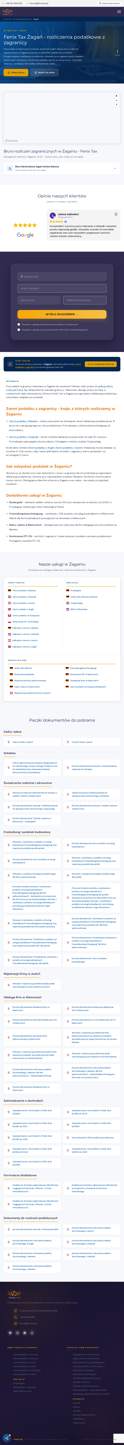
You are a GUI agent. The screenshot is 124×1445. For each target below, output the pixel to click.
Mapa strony (79, 1423)
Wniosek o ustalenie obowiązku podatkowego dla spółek (93, 875)
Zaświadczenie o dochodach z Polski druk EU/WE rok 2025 (91, 1150)
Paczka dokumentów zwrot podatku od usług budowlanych (93, 845)
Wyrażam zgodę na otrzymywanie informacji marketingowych (54, 329)
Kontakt (77, 1411)
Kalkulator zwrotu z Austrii (25, 640)
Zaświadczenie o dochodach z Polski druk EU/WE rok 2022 (91, 1112)
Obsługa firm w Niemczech (86, 1354)
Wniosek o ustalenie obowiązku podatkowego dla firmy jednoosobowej (34, 875)
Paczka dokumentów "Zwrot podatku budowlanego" (89, 960)
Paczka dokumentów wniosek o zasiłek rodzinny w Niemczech (94, 807)
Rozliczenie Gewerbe (24, 674)
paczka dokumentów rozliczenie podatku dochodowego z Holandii (91, 1255)
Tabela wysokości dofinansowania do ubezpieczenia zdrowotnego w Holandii (90, 794)
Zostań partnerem (111, 3)
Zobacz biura (17, 72)
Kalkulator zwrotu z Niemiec (26, 628)
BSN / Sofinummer (79, 609)
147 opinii (33, 229)
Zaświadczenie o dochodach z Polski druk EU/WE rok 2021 (32, 1125)
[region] (62, 117)
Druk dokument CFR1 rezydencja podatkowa (93, 1137)
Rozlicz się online (46, 72)
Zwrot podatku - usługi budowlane (90, 1390)
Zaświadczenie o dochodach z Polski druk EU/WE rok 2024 (32, 1150)
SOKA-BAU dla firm (23, 668)
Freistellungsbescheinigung (83, 668)
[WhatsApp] (32, 1333)
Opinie (76, 1407)
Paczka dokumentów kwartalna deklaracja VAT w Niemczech (35, 1021)
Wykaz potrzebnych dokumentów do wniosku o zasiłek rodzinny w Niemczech (35, 794)
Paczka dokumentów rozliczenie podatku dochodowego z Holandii (91, 1242)
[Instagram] (17, 1333)
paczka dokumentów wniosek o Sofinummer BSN (35, 1229)
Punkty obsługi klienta (84, 1415)
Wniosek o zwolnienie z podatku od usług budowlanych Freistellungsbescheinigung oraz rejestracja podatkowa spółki (94, 861)
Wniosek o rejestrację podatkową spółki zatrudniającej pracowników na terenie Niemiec (94, 1055)
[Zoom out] (116, 100)
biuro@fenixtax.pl (39, 3)
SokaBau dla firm (81, 1382)
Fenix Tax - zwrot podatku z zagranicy (100, 1439)
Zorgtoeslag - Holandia (24, 1387)
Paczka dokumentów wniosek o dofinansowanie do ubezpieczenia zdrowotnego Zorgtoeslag (35, 807)
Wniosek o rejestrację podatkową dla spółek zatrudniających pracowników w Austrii (34, 985)
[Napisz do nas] (7, 1438)
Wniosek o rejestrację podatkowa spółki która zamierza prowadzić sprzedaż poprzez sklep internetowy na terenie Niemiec (34, 1055)
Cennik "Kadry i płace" (82, 742)
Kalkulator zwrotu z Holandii (26, 634)
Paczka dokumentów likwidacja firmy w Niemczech (31, 1009)
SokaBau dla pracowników (86, 1386)
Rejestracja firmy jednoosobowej (30, 680)
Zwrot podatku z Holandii (23, 437)
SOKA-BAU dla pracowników (84, 597)
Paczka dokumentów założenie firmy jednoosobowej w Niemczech (30, 1037)
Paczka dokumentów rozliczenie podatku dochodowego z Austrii (91, 1229)
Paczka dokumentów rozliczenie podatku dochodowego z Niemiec (32, 1255)
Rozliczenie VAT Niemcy (85, 1374)
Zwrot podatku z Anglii (41, 447)
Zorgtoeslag (76, 603)
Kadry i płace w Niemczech (27, 687)
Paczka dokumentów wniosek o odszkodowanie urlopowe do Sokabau (94, 768)
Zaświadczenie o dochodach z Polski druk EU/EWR (32, 1112)
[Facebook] (10, 1333)
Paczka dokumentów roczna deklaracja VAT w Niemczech (94, 1021)
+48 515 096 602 (13, 3)
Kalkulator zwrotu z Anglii (24, 646)
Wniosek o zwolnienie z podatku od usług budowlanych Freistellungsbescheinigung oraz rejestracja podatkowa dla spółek (35, 845)
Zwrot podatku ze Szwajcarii (26, 615)
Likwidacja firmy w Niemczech (84, 680)
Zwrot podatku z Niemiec (23, 421)
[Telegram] (25, 1333)
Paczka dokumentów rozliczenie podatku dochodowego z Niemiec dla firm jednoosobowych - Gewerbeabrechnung (32, 1072)
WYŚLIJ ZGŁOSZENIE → (62, 314)
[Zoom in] (116, 96)
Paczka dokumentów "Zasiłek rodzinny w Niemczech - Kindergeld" (32, 820)
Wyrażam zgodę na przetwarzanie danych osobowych (49, 324)
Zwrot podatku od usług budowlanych (88, 687)
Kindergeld (76, 590)
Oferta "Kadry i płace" (23, 742)
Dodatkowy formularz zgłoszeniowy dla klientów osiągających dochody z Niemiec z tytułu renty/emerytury (35, 1188)
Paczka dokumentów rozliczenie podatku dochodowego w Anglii (32, 1242)
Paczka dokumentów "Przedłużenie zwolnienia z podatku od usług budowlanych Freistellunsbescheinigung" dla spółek (35, 960)
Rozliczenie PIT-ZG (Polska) (26, 621)
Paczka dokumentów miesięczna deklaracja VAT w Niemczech (92, 1009)
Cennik (76, 1403)
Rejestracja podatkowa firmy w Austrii (32, 693)
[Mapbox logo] (11, 140)
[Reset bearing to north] (116, 104)
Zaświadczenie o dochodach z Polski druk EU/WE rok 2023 (32, 1137)
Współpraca (78, 1419)
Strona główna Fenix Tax (102, 364)
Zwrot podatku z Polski (24, 1374)
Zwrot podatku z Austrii (69, 447)
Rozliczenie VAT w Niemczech (84, 674)
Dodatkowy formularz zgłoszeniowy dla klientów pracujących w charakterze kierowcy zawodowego (94, 1188)
